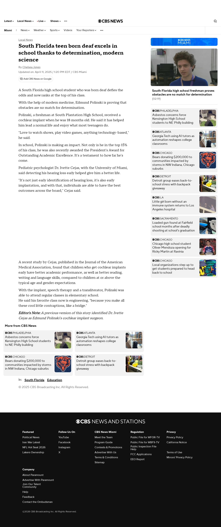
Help (25, 492)
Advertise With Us (105, 452)
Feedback (28, 497)
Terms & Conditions (106, 457)
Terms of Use (174, 452)
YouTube (64, 437)
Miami (8, 30)
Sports (54, 30)
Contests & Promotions (108, 447)
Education (54, 380)
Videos (68, 30)
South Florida (34, 380)
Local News (24, 21)
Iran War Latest (31, 442)
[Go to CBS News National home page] (110, 21)
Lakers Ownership (33, 452)
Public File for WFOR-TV (145, 437)
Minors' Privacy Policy (180, 457)
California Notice (177, 442)
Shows (54, 21)
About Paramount (33, 475)
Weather (39, 30)
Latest (8, 21)
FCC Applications (141, 454)
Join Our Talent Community (31, 485)
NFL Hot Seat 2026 (33, 447)
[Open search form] (215, 21)
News (24, 30)
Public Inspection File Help (143, 448)
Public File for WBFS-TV (145, 442)
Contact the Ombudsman (37, 502)
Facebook (64, 442)
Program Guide (104, 442)
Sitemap (99, 462)
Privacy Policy (175, 437)
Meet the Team (104, 437)
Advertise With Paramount (38, 480)
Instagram (64, 447)
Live (41, 21)
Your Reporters (85, 30)
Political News (30, 437)
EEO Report (138, 459)
